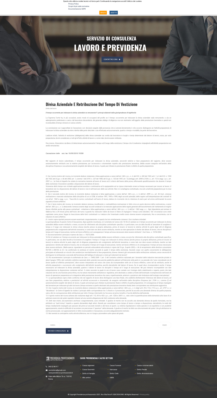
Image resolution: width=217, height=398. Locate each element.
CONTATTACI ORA (110, 59)
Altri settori (86, 378)
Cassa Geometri (88, 370)
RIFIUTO (103, 12)
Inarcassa (113, 370)
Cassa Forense (115, 365)
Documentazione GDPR (77, 9)
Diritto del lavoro (51, 108)
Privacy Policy (73, 4)
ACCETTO (114, 12)
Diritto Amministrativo (145, 373)
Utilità (112, 378)
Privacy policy (144, 394)
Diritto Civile (114, 373)
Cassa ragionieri (88, 365)
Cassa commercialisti (145, 365)
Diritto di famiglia (88, 373)
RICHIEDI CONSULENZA (57, 331)
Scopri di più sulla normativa (78, 6)
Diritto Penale (142, 370)
